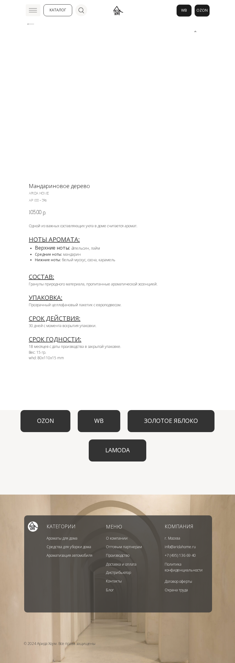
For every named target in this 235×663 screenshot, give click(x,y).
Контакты (114, 581)
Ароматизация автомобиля (69, 555)
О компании (117, 538)
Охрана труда (176, 590)
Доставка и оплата (121, 564)
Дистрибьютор (118, 572)
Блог (110, 590)
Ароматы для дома (62, 538)
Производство (117, 555)
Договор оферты (178, 581)
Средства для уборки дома (69, 546)
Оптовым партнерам (124, 546)
